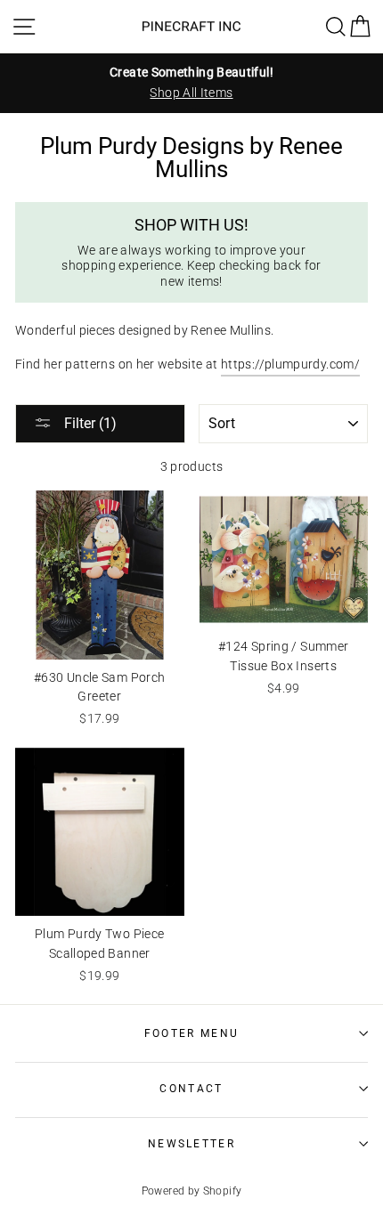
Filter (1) (89, 423)
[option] (191, 82)
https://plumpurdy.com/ (290, 364)
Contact (191, 1088)
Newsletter (191, 1144)
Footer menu (191, 1033)
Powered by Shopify (192, 1191)
